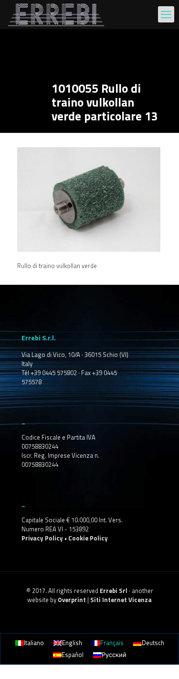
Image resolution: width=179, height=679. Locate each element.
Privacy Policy (42, 538)
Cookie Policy (88, 538)
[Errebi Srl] (56, 14)
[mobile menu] (166, 14)
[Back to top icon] (159, 659)
